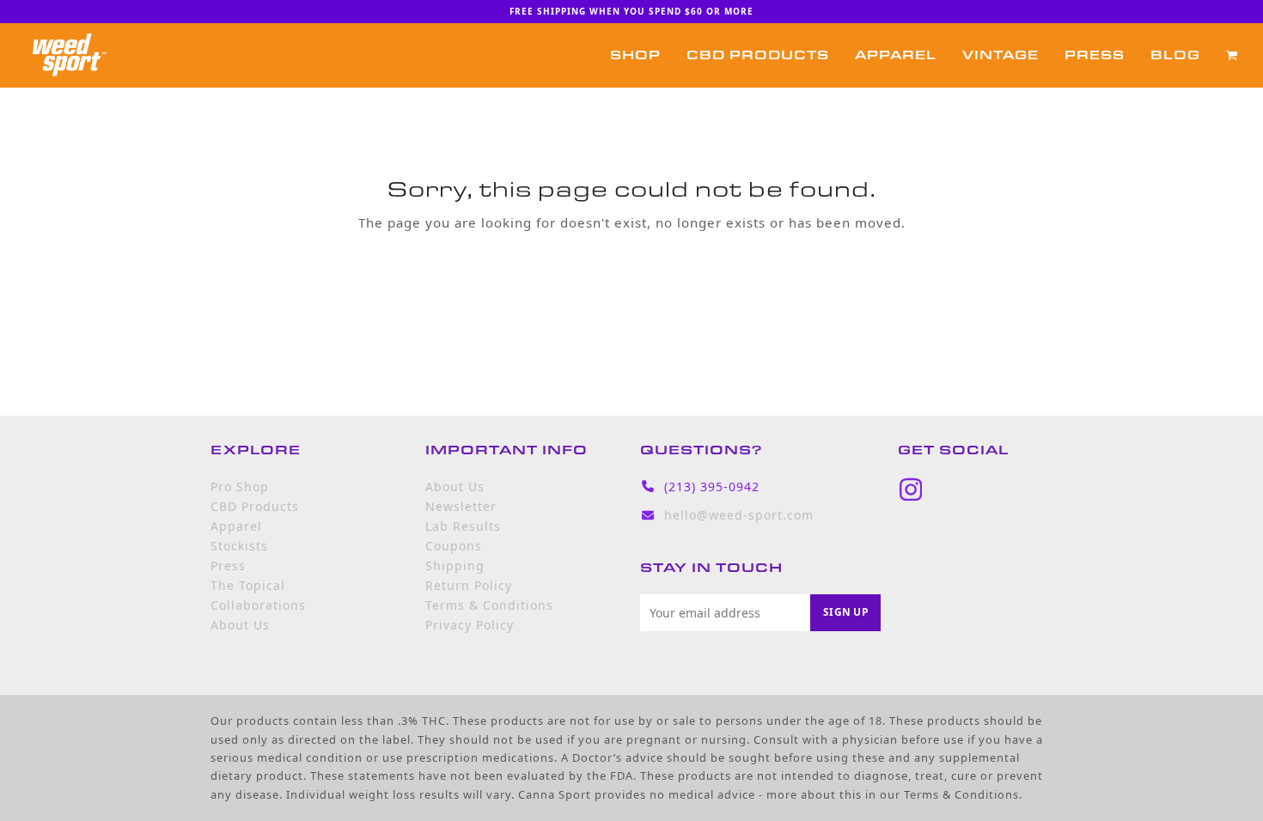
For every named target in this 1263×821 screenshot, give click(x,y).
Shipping (455, 565)
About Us (240, 625)
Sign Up (845, 611)
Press (228, 565)
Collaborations (258, 605)
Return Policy (468, 585)
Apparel (236, 526)
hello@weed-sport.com (739, 515)
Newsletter (461, 506)
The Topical (247, 585)
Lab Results (463, 526)
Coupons (453, 546)
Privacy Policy (469, 625)
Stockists (239, 546)
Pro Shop (239, 486)
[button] (1231, 54)
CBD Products (254, 506)
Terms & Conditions (489, 605)
